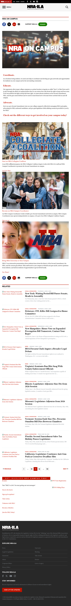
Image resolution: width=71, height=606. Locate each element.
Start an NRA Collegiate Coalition (14, 161)
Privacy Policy (6, 567)
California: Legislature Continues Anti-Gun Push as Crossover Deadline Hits (45, 455)
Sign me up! (6, 220)
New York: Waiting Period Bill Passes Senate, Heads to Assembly (46, 294)
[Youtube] (34, 1)
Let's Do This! (6, 171)
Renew (18, 1)
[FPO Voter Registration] (58, 481)
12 (39, 469)
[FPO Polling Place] (58, 487)
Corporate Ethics (7, 563)
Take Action (38, 555)
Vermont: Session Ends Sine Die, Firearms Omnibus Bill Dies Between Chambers (45, 420)
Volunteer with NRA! (8, 503)
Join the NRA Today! (8, 512)
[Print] (19, 25)
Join (14, 1)
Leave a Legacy (39, 563)
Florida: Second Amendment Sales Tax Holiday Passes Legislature (43, 437)
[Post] (9, 23)
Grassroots (5, 555)
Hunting (37, 552)
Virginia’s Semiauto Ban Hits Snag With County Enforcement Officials (44, 367)
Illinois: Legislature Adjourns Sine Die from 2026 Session (46, 385)
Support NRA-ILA (31, 24)
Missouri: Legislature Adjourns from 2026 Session (45, 402)
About (4, 559)
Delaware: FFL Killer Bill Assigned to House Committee (46, 312)
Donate (22, 1)
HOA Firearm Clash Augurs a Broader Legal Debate (46, 350)
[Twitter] (31, 1)
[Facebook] (27, 1)
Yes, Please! (5, 272)
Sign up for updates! (8, 494)
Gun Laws (38, 548)
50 (47, 469)
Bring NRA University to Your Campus (15, 261)
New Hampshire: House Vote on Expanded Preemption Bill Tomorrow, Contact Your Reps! (45, 331)
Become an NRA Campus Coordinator (15, 211)
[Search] (67, 7)
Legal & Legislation (30, 291)
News (26, 346)
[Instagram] (37, 1)
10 (31, 469)
